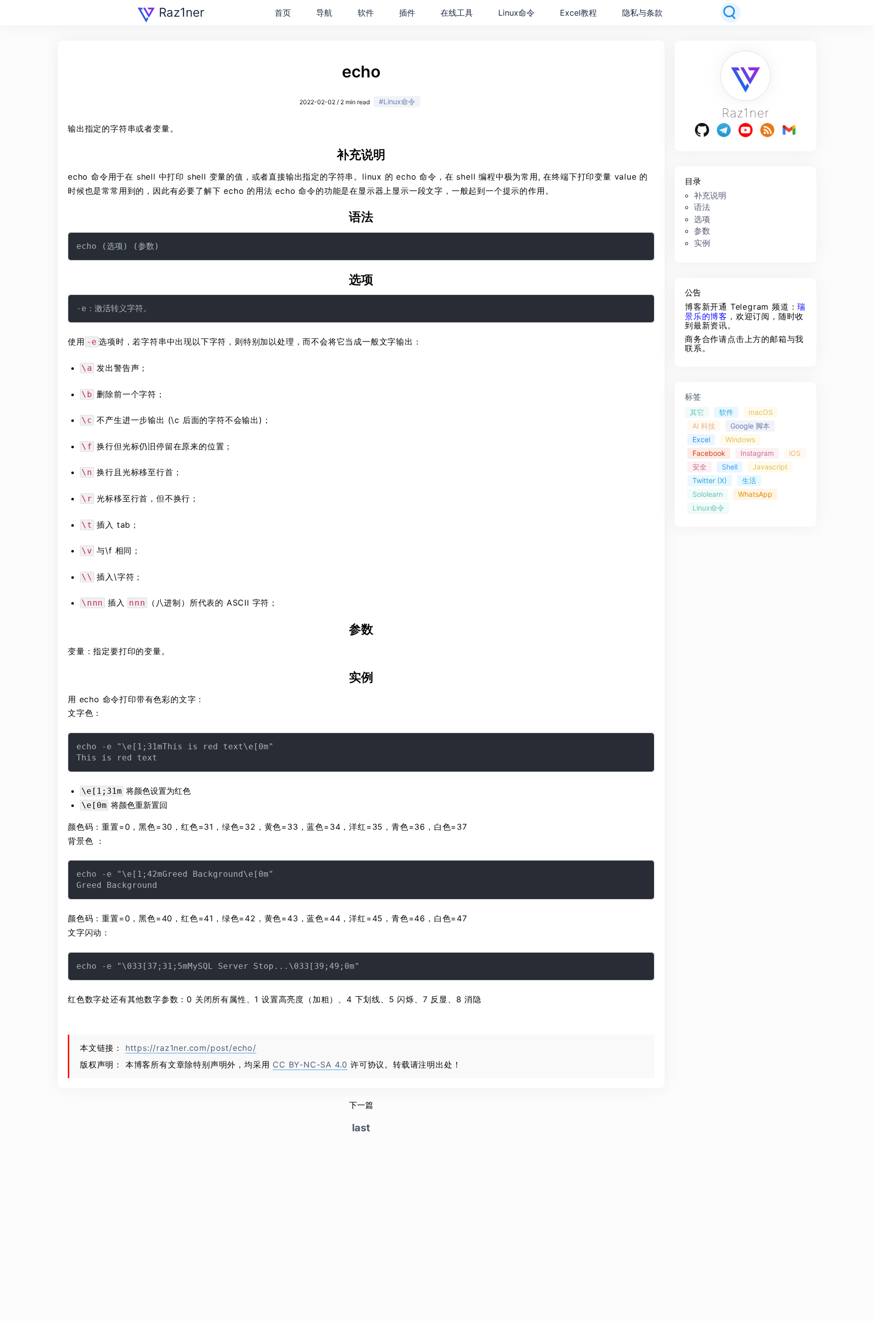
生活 (749, 481)
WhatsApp (755, 494)
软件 (366, 13)
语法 (702, 207)
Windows (740, 439)
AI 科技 (703, 425)
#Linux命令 (397, 101)
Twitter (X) (709, 481)
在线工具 (457, 13)
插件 (407, 13)
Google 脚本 (750, 425)
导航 (324, 13)
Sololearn (707, 494)
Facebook (708, 453)
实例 (702, 243)
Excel (701, 439)
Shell (729, 466)
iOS (795, 453)
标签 (693, 397)
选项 (702, 219)
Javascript (770, 466)
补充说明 (710, 195)
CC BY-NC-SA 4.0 (310, 1064)
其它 (697, 412)
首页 (283, 13)
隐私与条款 (642, 13)
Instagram (757, 453)
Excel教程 (578, 13)
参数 (702, 231)
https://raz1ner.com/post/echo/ (190, 1048)
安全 (699, 466)
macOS (761, 412)
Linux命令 (516, 13)
